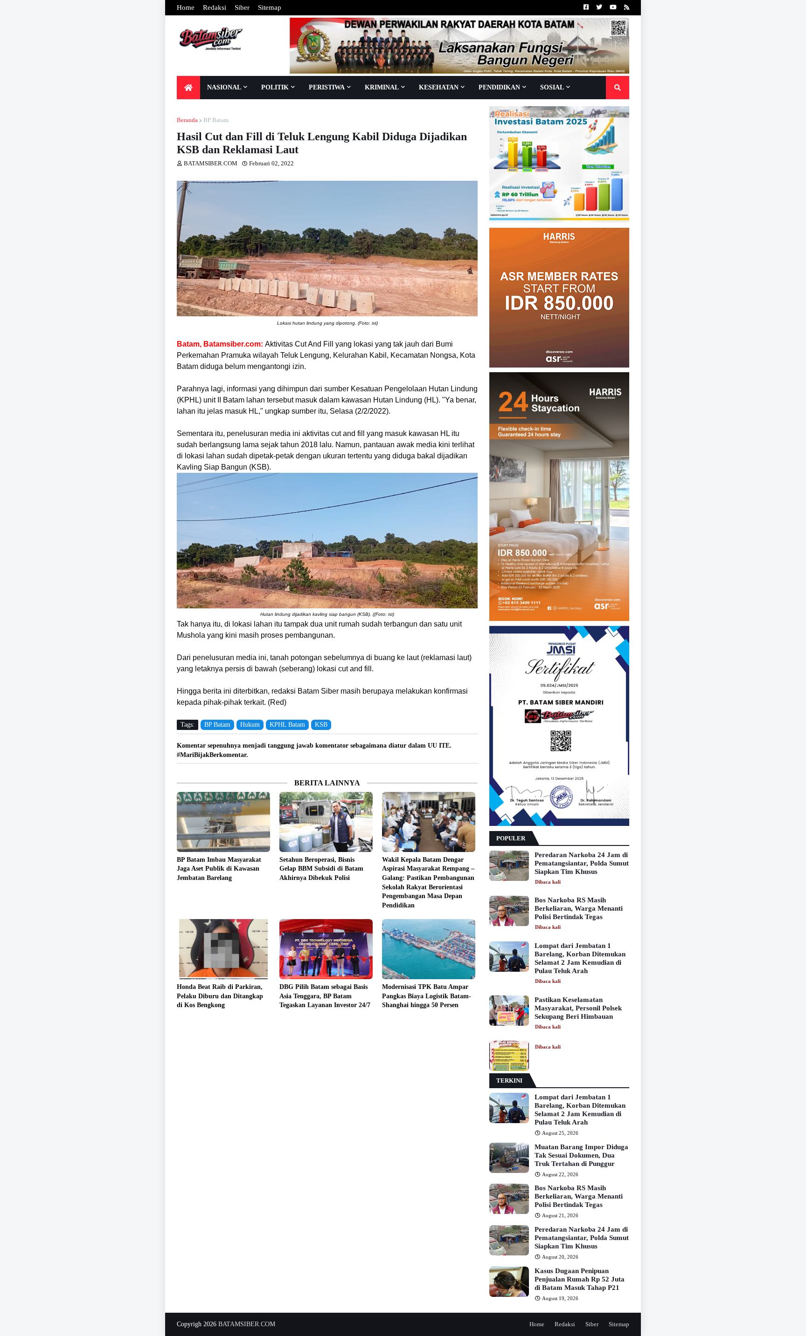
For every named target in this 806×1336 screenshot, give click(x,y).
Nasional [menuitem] (224, 87)
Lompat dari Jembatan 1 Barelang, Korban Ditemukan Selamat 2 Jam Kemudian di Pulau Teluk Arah (580, 958)
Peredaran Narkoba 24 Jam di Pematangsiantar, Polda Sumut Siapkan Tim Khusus (582, 863)
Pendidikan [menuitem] (499, 87)
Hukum (250, 724)
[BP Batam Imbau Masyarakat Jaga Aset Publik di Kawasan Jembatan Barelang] (223, 822)
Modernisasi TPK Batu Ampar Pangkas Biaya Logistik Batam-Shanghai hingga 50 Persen (426, 996)
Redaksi (214, 7)
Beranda (187, 119)
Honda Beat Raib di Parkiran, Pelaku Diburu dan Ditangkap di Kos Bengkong (220, 996)
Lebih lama (475, 1026)
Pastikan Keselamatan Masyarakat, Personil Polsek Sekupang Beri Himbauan (578, 1008)
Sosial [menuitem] (552, 87)
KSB (321, 724)
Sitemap (269, 7)
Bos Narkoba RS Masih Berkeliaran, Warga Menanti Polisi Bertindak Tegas (579, 908)
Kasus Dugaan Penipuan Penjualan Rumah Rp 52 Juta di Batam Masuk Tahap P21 (580, 1279)
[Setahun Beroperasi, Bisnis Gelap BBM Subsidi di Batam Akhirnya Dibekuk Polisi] (326, 822)
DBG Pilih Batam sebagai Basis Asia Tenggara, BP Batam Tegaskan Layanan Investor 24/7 (324, 996)
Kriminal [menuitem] (382, 87)
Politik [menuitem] (275, 87)
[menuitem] (188, 87)
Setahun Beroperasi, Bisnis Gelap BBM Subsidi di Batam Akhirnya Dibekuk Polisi (321, 868)
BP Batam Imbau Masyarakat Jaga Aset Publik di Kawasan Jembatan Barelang (219, 868)
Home (186, 7)
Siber (242, 7)
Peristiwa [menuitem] (327, 87)
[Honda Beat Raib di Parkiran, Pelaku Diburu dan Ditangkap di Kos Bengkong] (223, 949)
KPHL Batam (287, 724)
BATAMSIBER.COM (246, 1324)
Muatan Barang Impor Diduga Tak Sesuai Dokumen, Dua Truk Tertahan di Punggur (581, 1155)
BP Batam (216, 119)
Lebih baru (179, 1026)
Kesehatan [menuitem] (439, 87)
